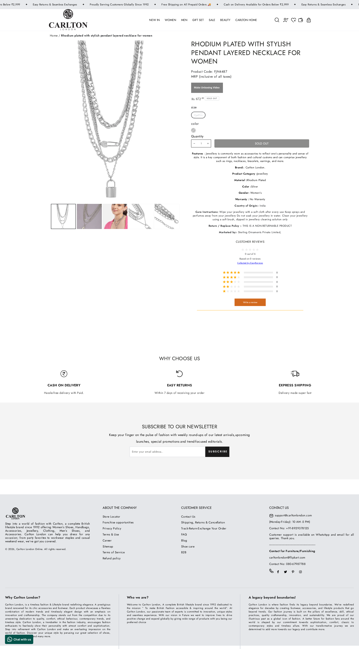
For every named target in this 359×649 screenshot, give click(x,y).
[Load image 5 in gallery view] (167, 216)
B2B (183, 552)
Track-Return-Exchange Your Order (203, 528)
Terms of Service (114, 552)
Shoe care (187, 546)
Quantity (197, 136)
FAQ (184, 534)
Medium (198, 115)
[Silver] (193, 130)
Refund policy (112, 558)
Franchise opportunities (118, 522)
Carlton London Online (29, 549)
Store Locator (111, 516)
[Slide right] (140, 216)
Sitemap (108, 546)
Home (54, 35)
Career (107, 540)
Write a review (250, 302)
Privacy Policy (112, 528)
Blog (184, 540)
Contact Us (188, 516)
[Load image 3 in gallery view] (115, 216)
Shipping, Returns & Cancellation (203, 522)
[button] (277, 19)
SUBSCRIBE (218, 451)
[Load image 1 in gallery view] (63, 216)
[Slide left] (88, 216)
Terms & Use (111, 534)
